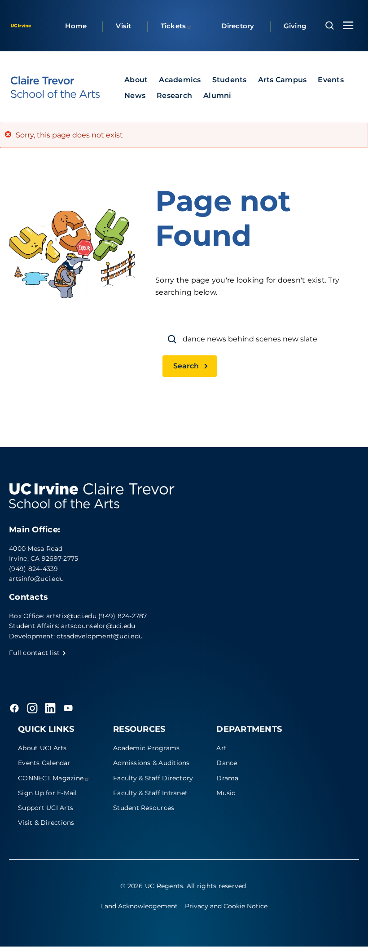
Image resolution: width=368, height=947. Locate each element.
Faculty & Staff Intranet (150, 793)
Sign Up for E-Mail (47, 793)
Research (174, 95)
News (134, 95)
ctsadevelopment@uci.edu (100, 636)
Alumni (217, 95)
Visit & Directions (46, 823)
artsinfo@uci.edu (36, 579)
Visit (123, 26)
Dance (226, 763)
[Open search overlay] (329, 26)
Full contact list (35, 653)
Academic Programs (146, 748)
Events (331, 79)
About (136, 79)
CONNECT (50, 778)
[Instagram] (32, 708)
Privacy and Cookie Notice (226, 906)
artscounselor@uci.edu (98, 626)
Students (229, 79)
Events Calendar (44, 763)
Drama (227, 778)
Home (76, 26)
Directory (237, 26)
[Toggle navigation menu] (348, 25)
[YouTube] (68, 708)
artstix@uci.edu (71, 616)
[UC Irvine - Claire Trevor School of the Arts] (55, 87)
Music (225, 793)
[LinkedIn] (50, 708)
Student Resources (143, 808)
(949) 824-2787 (122, 616)
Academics (180, 79)
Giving (295, 26)
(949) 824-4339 (33, 569)
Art (221, 748)
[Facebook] (14, 708)
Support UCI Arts (45, 808)
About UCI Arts (42, 748)
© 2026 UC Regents (151, 886)
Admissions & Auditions (151, 763)
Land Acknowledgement (139, 906)
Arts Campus (282, 79)
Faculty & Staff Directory (153, 778)
